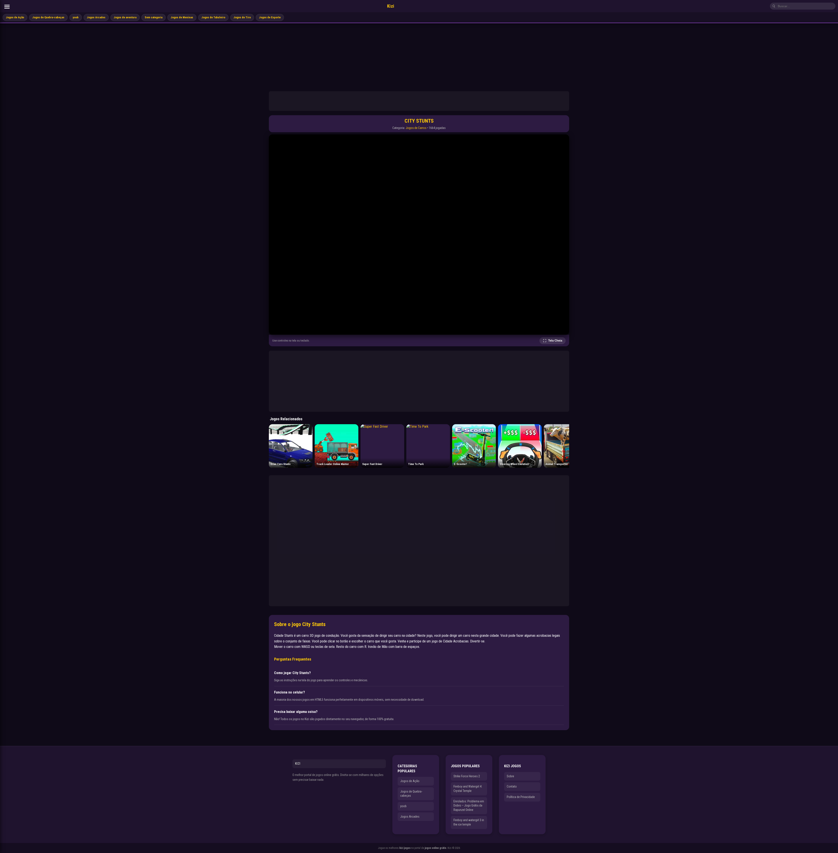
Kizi (390, 6)
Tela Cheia (555, 340)
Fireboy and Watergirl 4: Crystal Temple (467, 789)
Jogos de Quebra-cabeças (48, 17)
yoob (76, 17)
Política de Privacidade (521, 797)
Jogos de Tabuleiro (213, 17)
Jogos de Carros (416, 128)
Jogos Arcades (96, 17)
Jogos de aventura (125, 17)
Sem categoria (153, 17)
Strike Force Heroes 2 (466, 776)
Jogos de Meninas (182, 17)
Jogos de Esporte (270, 17)
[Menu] (7, 7)
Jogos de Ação (15, 17)
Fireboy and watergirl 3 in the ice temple (468, 822)
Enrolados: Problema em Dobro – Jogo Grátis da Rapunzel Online (468, 806)
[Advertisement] (419, 55)
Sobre (510, 776)
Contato (512, 786)
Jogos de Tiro (242, 17)
